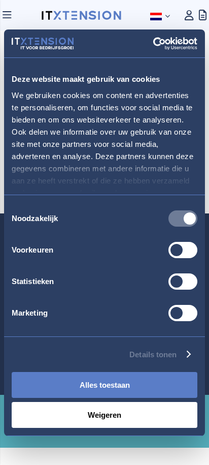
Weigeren (104, 415)
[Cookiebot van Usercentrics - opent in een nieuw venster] (153, 43)
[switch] (182, 251)
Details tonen (153, 354)
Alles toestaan (105, 385)
